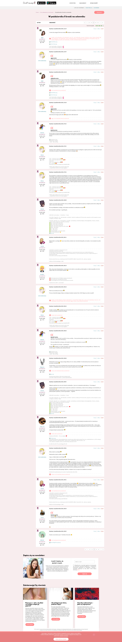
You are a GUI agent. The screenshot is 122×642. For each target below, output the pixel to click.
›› (102, 22)
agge (42, 37)
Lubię (98, 28)
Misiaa (42, 155)
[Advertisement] (28, 29)
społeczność (94, 3)
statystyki (72, 3)
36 (98, 549)
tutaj (78, 569)
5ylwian (42, 132)
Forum (37, 12)
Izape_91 (42, 426)
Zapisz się (84, 573)
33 (91, 22)
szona (42, 517)
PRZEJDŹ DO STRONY (61, 639)
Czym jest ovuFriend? (79, 7)
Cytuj (94, 28)
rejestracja (89, 7)
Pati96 (42, 246)
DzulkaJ (42, 274)
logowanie (96, 7)
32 (89, 22)
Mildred (42, 540)
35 (95, 22)
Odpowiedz (99, 12)
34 (93, 22)
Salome (42, 209)
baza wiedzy (82, 3)
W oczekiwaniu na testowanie (46, 12)
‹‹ (84, 22)
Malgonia (42, 367)
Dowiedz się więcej (64, 635)
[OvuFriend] (29, 3)
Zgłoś (102, 28)
